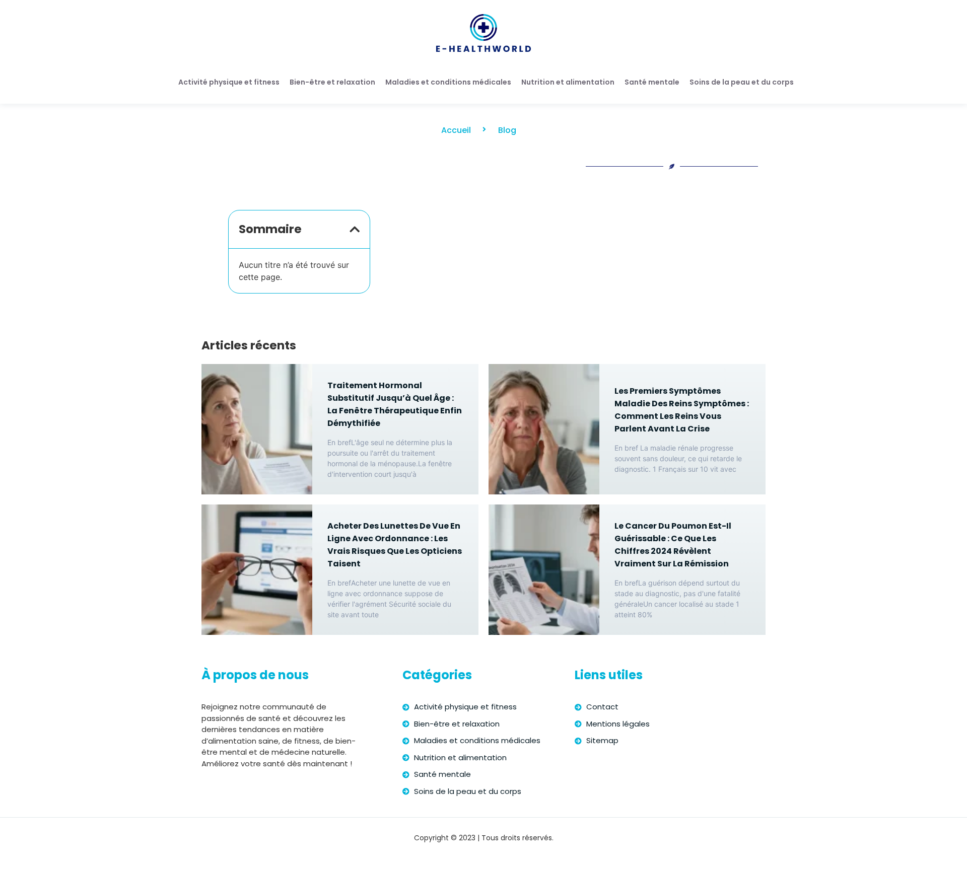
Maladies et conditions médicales (448, 82)
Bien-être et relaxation (332, 82)
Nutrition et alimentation (567, 82)
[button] (355, 229)
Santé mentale (652, 82)
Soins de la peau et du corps (741, 82)
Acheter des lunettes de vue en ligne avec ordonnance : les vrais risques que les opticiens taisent (394, 544)
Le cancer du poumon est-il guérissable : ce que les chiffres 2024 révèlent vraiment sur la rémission (672, 544)
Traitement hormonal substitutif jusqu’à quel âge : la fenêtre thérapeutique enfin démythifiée (394, 404)
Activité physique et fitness (229, 82)
